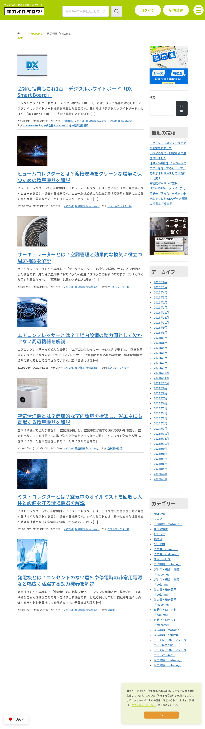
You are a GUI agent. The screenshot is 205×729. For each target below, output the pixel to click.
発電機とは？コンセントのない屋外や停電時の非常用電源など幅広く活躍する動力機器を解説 (79, 580)
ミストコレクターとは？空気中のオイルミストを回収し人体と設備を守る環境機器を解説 (79, 499)
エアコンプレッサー (118, 367)
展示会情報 (161, 529)
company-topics (32, 125)
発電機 (111, 609)
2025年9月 (160, 327)
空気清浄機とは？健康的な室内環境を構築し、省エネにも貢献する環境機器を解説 (79, 418)
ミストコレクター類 (118, 529)
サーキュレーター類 (118, 286)
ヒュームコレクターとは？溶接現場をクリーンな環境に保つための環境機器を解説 (79, 176)
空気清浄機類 (115, 448)
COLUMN (68, 121)
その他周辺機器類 (78, 125)
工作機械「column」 (167, 564)
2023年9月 (160, 449)
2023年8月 (160, 454)
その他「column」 (166, 549)
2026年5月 (160, 287)
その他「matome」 (166, 554)
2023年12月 (161, 433)
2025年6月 (160, 343)
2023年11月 (161, 439)
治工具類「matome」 (168, 660)
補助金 (158, 539)
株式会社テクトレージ (56, 125)
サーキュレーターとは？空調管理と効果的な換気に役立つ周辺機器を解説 (79, 257)
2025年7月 (160, 338)
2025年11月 (161, 317)
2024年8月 (160, 393)
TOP (20, 38)
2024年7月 (160, 398)
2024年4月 (160, 413)
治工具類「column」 (167, 665)
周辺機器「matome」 (122, 121)
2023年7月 (160, 459)
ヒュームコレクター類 (120, 206)
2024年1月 (160, 428)
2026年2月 (160, 302)
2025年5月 (160, 348)
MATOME (36, 33)
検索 (152, 97)
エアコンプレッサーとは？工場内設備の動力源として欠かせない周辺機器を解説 (79, 338)
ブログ (158, 519)
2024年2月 (160, 423)
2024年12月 (161, 373)
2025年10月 (161, 322)
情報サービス (162, 559)
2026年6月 (160, 282)
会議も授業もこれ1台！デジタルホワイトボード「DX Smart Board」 (74, 91)
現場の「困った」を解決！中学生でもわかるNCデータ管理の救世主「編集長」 (168, 198)
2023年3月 (160, 479)
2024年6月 (160, 403)
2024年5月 (160, 408)
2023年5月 (160, 469)
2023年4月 (160, 474)
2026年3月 (160, 297)
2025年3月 (160, 358)
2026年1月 (160, 307)
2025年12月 (161, 312)
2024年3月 (160, 418)
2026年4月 (160, 292)
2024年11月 (161, 378)
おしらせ (159, 534)
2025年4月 (160, 353)
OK (161, 715)
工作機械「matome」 (168, 524)
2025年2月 (160, 363)
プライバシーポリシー (144, 705)
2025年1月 (160, 368)
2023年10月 (161, 444)
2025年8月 (160, 332)
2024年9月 (160, 388)
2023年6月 (160, 464)
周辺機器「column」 (97, 121)
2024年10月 (161, 383)
